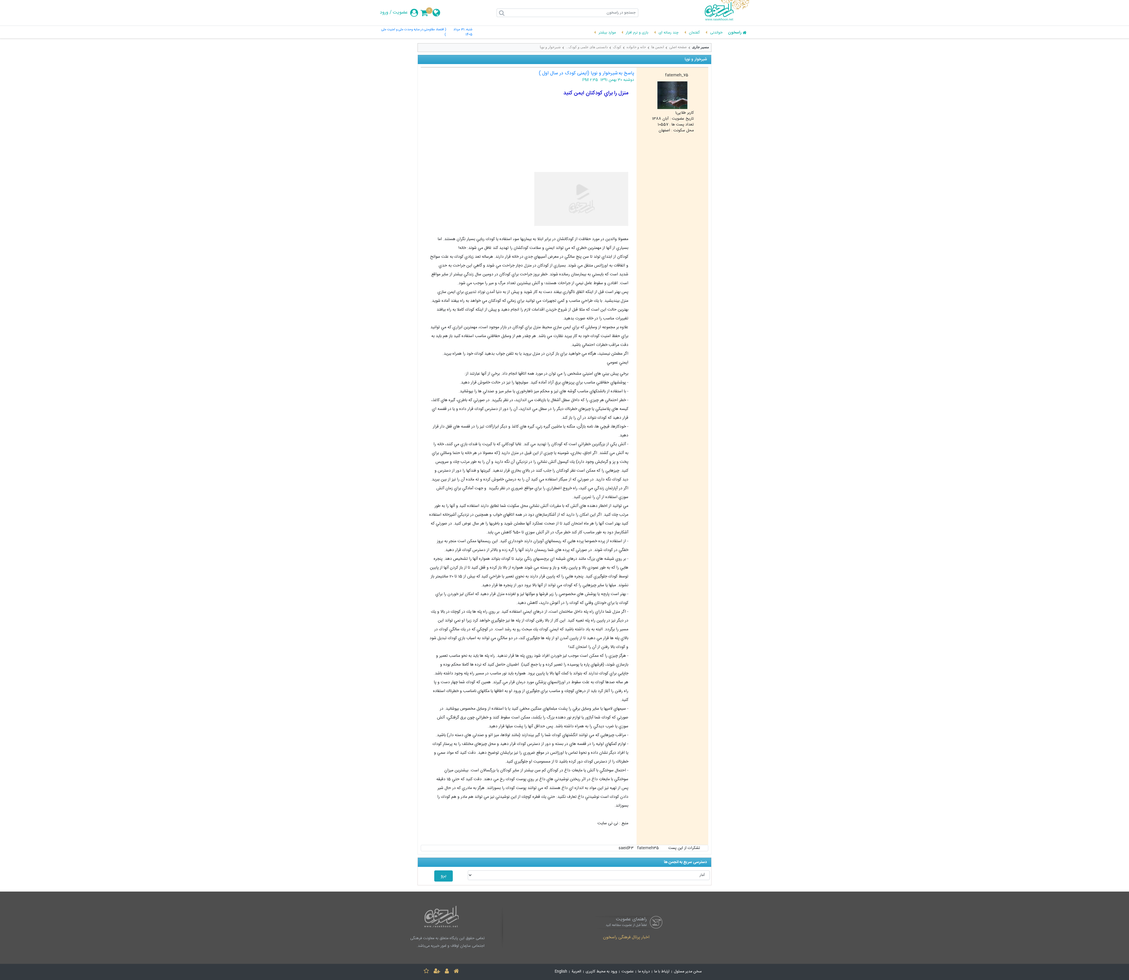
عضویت (400, 12)
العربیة (576, 972)
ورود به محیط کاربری (601, 972)
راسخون (734, 33)
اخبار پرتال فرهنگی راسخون (626, 937)
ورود (384, 12)
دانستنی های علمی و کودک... (587, 47)
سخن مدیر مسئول (688, 972)
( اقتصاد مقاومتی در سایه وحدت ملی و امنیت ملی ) (413, 32)
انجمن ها (657, 47)
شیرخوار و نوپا (550, 47)
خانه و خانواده (636, 47)
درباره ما (644, 972)
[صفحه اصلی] (456, 972)
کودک (617, 47)
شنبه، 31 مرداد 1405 (462, 32)
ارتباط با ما (661, 972)
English (561, 972)
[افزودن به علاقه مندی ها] (426, 972)
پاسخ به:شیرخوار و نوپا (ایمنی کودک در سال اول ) (586, 73)
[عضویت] (436, 972)
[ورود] (446, 972)
